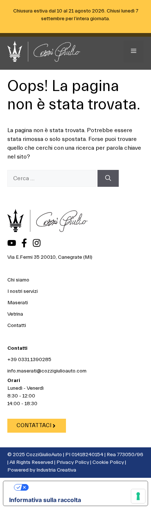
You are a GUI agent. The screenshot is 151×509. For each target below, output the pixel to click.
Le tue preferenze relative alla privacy (83, 487)
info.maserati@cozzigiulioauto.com (46, 371)
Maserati (17, 303)
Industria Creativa (56, 470)
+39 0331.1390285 (29, 360)
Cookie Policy (108, 462)
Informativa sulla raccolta (45, 499)
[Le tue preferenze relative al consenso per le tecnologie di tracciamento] (138, 496)
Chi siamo (18, 280)
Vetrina (15, 314)
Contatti (16, 325)
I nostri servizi (22, 291)
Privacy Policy (72, 462)
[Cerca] (108, 178)
